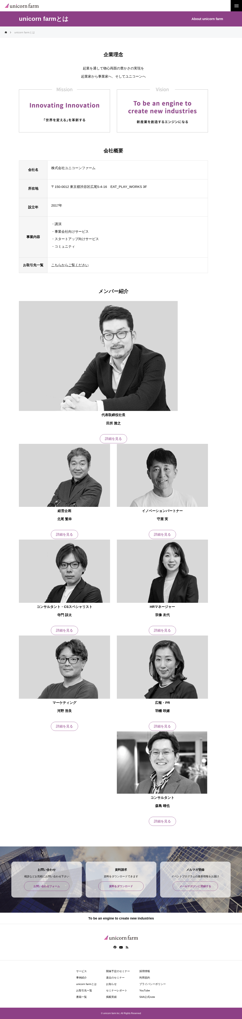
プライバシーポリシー (152, 984)
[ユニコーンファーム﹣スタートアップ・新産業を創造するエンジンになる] (22, 6)
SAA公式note (147, 997)
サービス (81, 971)
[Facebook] (115, 947)
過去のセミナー (115, 977)
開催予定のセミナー (118, 971)
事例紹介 (81, 977)
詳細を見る (113, 439)
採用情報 (144, 971)
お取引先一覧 (84, 990)
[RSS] (127, 947)
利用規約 (144, 977)
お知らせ (111, 984)
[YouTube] (121, 947)
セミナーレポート (116, 990)
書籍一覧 (81, 997)
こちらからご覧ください (70, 265)
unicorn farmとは (86, 984)
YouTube (144, 990)
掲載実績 (111, 997)
